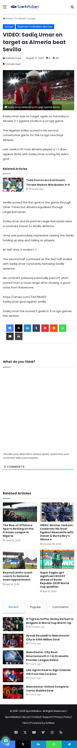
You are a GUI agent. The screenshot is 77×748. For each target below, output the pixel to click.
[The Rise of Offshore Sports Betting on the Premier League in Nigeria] (20, 512)
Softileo (50, 723)
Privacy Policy (62, 717)
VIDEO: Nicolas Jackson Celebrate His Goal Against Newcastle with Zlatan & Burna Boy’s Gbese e (56, 532)
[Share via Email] (10, 336)
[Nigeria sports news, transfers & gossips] (24, 7)
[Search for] (72, 8)
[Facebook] (10, 328)
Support (48, 717)
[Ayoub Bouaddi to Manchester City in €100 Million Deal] (13, 641)
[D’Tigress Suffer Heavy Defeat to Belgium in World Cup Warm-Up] (13, 624)
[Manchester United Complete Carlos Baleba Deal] (13, 692)
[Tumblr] (36, 328)
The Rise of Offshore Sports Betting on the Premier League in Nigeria (18, 530)
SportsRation (13, 717)
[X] (18, 328)
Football (20, 18)
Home (9, 18)
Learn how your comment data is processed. (36, 456)
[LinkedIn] (27, 328)
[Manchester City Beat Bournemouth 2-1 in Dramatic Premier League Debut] (13, 657)
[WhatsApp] (62, 328)
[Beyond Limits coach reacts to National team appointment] (20, 559)
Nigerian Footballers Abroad (35, 26)
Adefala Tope (13, 58)
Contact (36, 717)
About (26, 717)
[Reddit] (54, 328)
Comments (60, 607)
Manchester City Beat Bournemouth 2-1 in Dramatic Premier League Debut (47, 656)
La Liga (31, 18)
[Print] (18, 336)
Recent (14, 607)
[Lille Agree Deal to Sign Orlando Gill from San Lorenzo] (13, 675)
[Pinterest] (45, 328)
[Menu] (5, 8)
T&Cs (25, 723)
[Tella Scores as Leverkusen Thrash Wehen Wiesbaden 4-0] (13, 185)
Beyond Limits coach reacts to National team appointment (17, 576)
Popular (35, 607)
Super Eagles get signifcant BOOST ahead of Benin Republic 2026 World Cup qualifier (54, 580)
